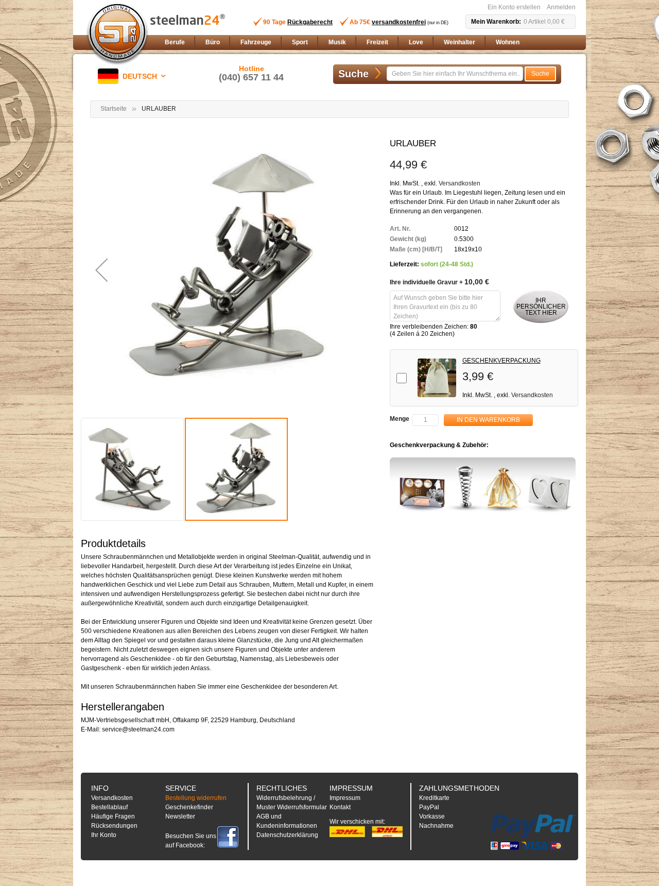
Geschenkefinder (189, 807)
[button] (133, 76)
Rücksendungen (114, 825)
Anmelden (561, 7)
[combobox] (455, 73)
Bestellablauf (109, 807)
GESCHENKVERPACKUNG (501, 360)
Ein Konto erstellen (514, 7)
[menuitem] (174, 42)
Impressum (345, 798)
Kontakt (340, 807)
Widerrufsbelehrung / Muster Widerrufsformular (291, 802)
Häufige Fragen (113, 816)
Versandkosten (459, 183)
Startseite (113, 108)
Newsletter (180, 816)
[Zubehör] (483, 486)
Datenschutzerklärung (287, 835)
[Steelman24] (117, 34)
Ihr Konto (103, 835)
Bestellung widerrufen (196, 798)
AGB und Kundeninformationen (286, 821)
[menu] (368, 42)
